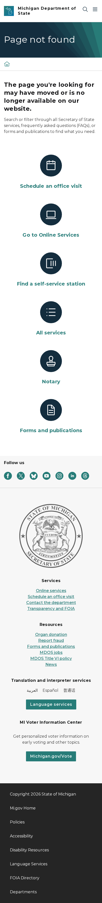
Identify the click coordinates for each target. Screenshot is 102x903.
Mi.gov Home (23, 808)
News (51, 664)
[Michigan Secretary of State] (7, 64)
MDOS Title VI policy (51, 658)
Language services (51, 704)
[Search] (85, 9)
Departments (23, 892)
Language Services (28, 864)
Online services (51, 590)
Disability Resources (29, 850)
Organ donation (51, 634)
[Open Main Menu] (95, 9)
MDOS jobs (51, 652)
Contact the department (51, 602)
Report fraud (51, 640)
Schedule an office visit (51, 596)
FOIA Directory (24, 878)
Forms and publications (51, 646)
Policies (17, 822)
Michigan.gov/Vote (51, 756)
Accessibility (21, 836)
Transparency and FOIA (51, 608)
